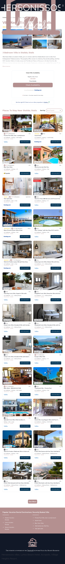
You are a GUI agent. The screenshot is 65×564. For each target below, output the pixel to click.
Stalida (11, 138)
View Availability (25, 141)
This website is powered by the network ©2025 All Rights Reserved (32, 550)
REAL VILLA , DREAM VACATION (12, 388)
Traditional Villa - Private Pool (43, 388)
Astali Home (38, 135)
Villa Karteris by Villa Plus (42, 167)
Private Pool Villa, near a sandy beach (14, 135)
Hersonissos (6, 138)
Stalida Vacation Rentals (9, 519)
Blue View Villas (8, 167)
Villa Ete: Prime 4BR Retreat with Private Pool (47, 198)
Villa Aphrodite (8, 198)
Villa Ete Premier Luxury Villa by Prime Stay (16, 262)
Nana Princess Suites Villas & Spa (13, 230)
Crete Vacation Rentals (9, 523)
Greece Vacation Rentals (9, 528)
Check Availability (33, 85)
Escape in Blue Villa (40, 356)
